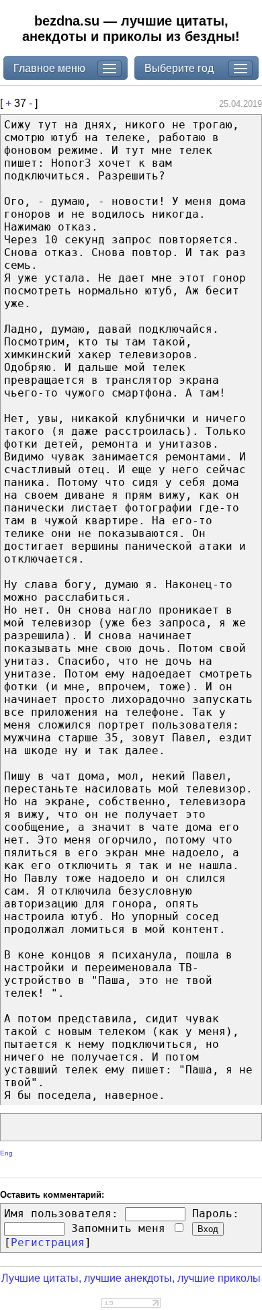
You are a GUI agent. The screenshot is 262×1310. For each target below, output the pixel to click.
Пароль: (215, 1213)
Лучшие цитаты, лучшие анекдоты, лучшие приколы (131, 1278)
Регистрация (48, 1242)
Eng (6, 1153)
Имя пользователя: (61, 1213)
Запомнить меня (121, 1228)
